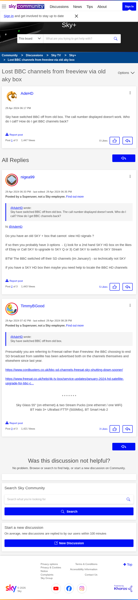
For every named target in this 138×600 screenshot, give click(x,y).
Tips (89, 7)
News (77, 7)
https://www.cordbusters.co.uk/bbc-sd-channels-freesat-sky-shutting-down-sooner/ (64, 370)
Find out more (75, 196)
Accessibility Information (83, 569)
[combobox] (78, 38)
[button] (130, 92)
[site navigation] (4, 6)
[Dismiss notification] (76, 16)
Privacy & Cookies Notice (51, 569)
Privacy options (49, 564)
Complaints (47, 574)
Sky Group (47, 578)
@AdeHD (16, 207)
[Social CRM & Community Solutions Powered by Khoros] (123, 588)
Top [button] (129, 564)
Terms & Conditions (86, 564)
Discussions (59, 7)
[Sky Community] (26, 6)
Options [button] (123, 73)
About (102, 7)
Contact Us (91, 574)
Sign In (129, 6)
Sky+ (69, 25)
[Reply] (128, 140)
